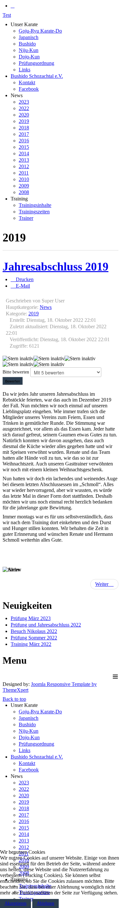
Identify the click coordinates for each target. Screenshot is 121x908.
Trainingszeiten (34, 211)
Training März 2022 (31, 644)
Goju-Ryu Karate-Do (40, 31)
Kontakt (27, 82)
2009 (24, 186)
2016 (24, 140)
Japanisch (28, 37)
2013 (24, 160)
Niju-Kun (28, 50)
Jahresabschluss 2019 (55, 266)
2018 (24, 127)
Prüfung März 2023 (31, 618)
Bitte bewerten (16, 372)
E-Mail (22, 286)
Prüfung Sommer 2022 (34, 637)
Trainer (26, 218)
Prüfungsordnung (36, 63)
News (46, 307)
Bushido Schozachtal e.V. (37, 76)
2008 (24, 192)
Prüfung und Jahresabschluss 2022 (46, 624)
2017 (24, 134)
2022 (24, 108)
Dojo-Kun (29, 56)
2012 (24, 166)
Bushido (27, 43)
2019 (24, 121)
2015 (24, 147)
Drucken (24, 279)
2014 (24, 153)
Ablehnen (45, 903)
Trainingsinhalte (35, 205)
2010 (24, 179)
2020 (24, 114)
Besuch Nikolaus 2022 (34, 631)
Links (24, 69)
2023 (24, 102)
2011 (24, 173)
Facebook (29, 89)
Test (7, 15)
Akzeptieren (15, 903)
